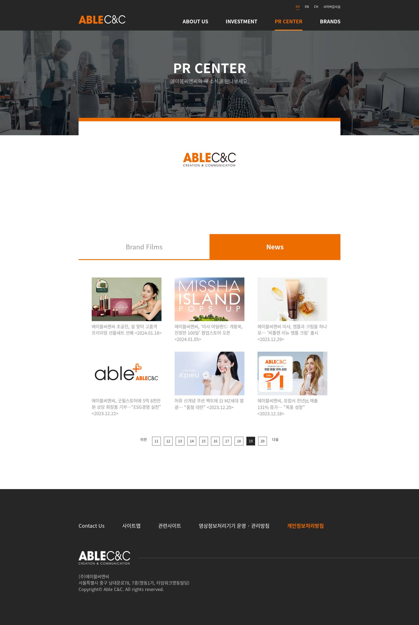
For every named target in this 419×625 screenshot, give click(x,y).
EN (307, 6)
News (275, 247)
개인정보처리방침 (305, 525)
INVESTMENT (241, 21)
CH (316, 6)
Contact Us (92, 525)
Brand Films (144, 247)
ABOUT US (195, 21)
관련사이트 (169, 525)
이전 (143, 439)
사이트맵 (131, 525)
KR (298, 6)
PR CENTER (288, 21)
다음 (275, 439)
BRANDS (330, 21)
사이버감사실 (331, 6)
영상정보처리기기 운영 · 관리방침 (234, 525)
